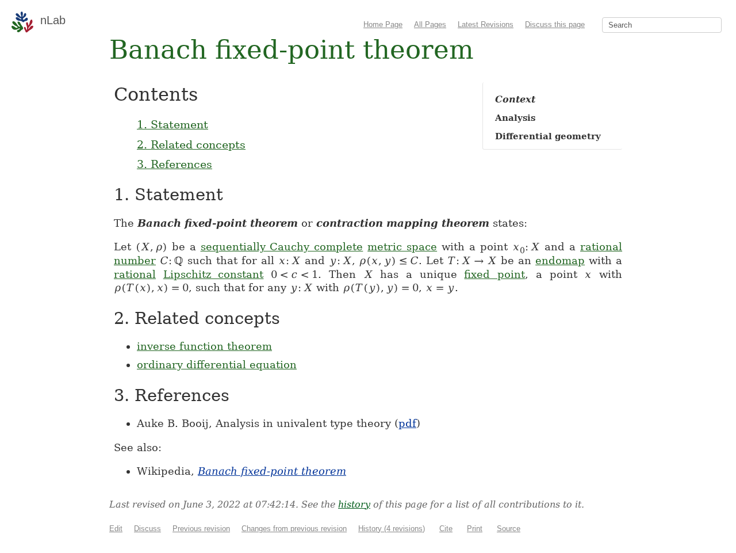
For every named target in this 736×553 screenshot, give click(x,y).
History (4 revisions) (391, 528)
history (354, 504)
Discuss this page (555, 24)
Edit (115, 528)
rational (135, 274)
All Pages (430, 24)
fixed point (494, 274)
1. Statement (172, 124)
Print (474, 528)
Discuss (147, 528)
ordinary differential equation (217, 365)
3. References (174, 164)
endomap (560, 260)
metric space (402, 247)
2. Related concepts (191, 144)
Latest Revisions (485, 24)
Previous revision (201, 528)
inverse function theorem (204, 346)
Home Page (382, 24)
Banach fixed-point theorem (272, 471)
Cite (446, 528)
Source (508, 528)
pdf (407, 423)
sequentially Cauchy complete (282, 247)
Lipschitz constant (213, 274)
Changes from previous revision (294, 528)
